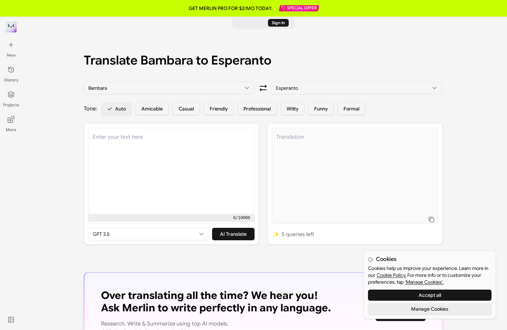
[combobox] (169, 88)
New (11, 55)
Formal (351, 109)
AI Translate (233, 234)
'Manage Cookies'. (424, 282)
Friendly (219, 109)
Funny (321, 109)
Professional (257, 109)
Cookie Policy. (391, 275)
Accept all (430, 295)
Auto (120, 109)
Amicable (152, 109)
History (11, 79)
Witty (292, 109)
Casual (186, 109)
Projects (11, 104)
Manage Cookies (429, 309)
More (11, 129)
